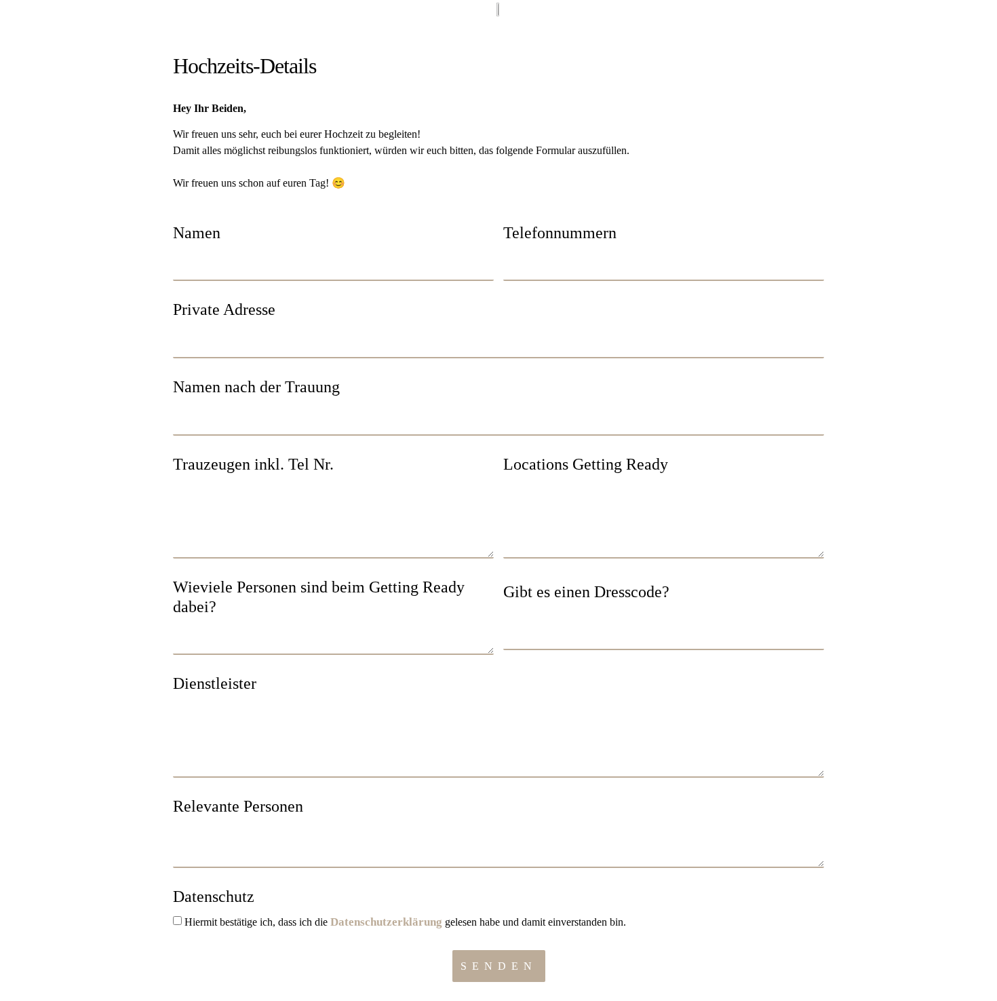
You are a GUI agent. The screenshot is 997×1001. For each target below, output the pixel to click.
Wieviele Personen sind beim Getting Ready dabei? (319, 597)
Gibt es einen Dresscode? (586, 592)
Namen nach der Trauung (256, 387)
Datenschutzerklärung (386, 921)
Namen (196, 233)
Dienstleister (214, 683)
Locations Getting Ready (585, 464)
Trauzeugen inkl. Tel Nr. (253, 464)
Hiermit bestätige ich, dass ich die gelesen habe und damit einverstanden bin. (405, 922)
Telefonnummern (560, 233)
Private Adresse (224, 309)
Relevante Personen (238, 806)
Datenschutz (213, 896)
